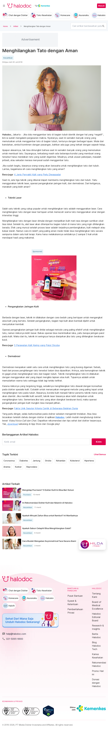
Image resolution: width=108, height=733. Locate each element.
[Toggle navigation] (4, 5)
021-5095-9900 (12, 638)
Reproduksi (31, 467)
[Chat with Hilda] (92, 544)
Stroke (48, 461)
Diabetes (24, 461)
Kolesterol (75, 461)
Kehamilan (60, 461)
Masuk (101, 6)
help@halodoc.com (14, 633)
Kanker (18, 467)
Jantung (36, 461)
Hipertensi (89, 461)
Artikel (15, 26)
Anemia (7, 467)
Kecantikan (8, 58)
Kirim (99, 442)
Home (5, 26)
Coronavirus (9, 461)
